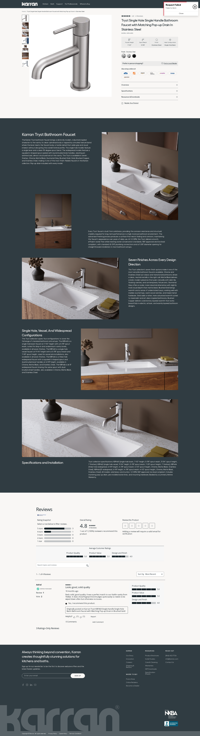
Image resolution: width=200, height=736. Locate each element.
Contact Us (169, 662)
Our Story (129, 655)
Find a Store (130, 679)
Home (23, 11)
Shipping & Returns (130, 666)
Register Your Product (131, 103)
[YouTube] (35, 684)
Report (93, 616)
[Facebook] (23, 684)
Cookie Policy (63, 733)
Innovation (130, 659)
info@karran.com (171, 659)
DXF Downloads (151, 669)
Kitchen (45, 4)
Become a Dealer (132, 686)
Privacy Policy (52, 733)
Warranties (149, 666)
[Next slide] (109, 56)
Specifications (127, 91)
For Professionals (71, 4)
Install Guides (150, 659)
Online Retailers (132, 682)
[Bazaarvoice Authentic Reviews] (42, 515)
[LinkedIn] (31, 684)
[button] (125, 525)
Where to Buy (85, 4)
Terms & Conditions (75, 733)
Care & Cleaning (151, 662)
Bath (52, 4)
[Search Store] (172, 4)
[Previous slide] (31, 56)
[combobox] (152, 574)
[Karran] (30, 4)
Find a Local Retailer (170, 63)
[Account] (176, 4)
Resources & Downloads (130, 97)
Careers (129, 662)
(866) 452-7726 (171, 655)
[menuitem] (172, 4)
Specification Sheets (150, 673)
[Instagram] (27, 684)
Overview (125, 85)
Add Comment (98, 622)
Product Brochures (152, 655)
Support (59, 4)
